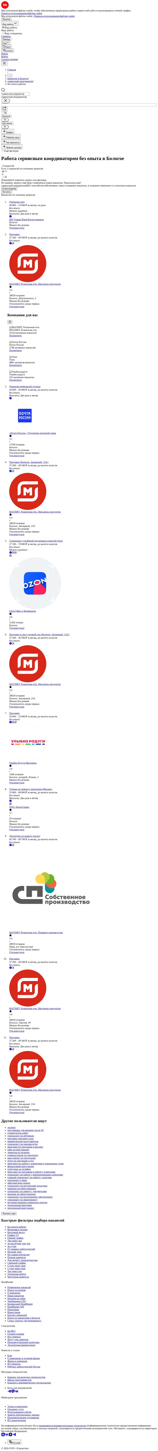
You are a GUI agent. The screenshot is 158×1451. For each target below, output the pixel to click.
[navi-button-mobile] (4, 63)
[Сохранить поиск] (4, 109)
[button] (4, 53)
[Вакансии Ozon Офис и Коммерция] (82, 583)
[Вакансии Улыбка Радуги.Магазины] (82, 743)
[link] (6, 47)
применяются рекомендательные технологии (62, 1425)
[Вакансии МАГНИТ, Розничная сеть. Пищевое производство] (82, 889)
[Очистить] (5, 100)
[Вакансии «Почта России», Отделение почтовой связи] (82, 416)
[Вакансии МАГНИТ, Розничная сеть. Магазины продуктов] (82, 264)
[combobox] (15, 94)
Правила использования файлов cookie (54, 16)
